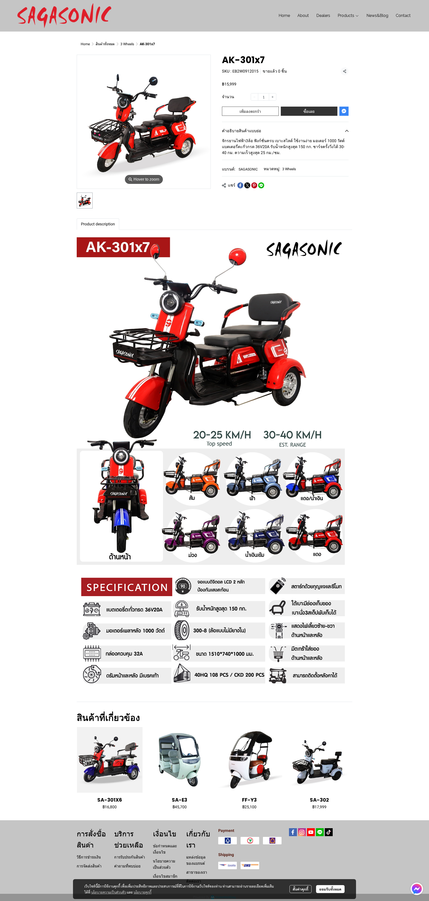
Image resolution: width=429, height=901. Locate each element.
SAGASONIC (248, 169)
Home (85, 44)
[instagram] (302, 832)
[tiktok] (329, 832)
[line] (320, 832)
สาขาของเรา (196, 872)
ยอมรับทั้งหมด (330, 889)
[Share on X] (247, 185)
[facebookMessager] (417, 889)
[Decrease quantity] (254, 96)
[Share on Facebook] (240, 185)
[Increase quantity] (272, 96)
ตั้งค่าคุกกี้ (300, 889)
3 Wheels (127, 44)
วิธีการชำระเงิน (89, 857)
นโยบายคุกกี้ (142, 892)
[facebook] (293, 832)
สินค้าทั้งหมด (105, 44)
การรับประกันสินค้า (129, 857)
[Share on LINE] (261, 185)
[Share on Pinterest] (254, 185)
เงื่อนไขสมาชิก (165, 876)
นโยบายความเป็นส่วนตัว (108, 892)
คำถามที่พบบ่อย (127, 866)
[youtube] (311, 832)
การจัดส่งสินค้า (89, 866)
